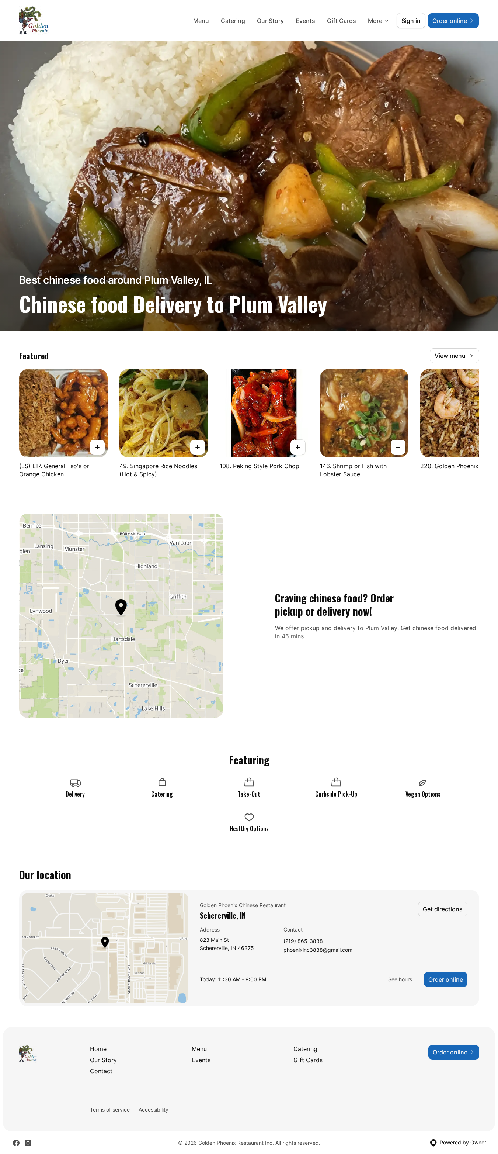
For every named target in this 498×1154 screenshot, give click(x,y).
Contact (101, 1071)
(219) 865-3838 (303, 941)
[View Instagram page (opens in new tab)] (28, 1143)
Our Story (270, 20)
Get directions (443, 909)
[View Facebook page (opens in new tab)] (16, 1143)
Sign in (411, 20)
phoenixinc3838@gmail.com (317, 950)
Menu (201, 20)
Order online (445, 979)
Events (305, 20)
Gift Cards (341, 20)
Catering (233, 20)
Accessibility (153, 1109)
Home (98, 1049)
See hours (400, 979)
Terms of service (110, 1109)
